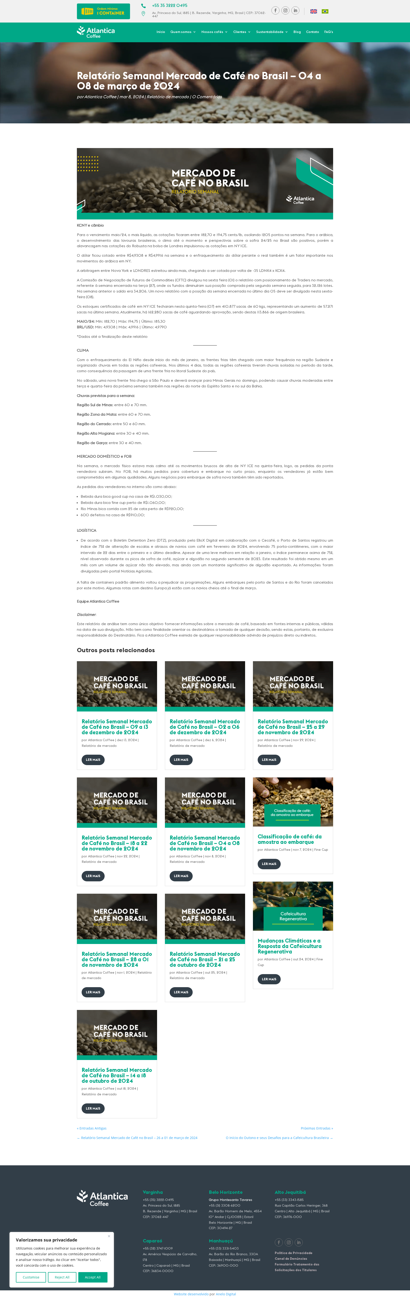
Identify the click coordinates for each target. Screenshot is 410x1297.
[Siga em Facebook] (275, 10)
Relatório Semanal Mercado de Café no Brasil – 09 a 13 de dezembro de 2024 (117, 727)
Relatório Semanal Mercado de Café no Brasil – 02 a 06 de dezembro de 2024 (205, 727)
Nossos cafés (212, 32)
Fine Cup (321, 849)
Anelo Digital (226, 1294)
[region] (61, 1260)
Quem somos (180, 32)
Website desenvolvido (191, 1294)
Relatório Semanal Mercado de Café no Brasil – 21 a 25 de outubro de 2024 (205, 959)
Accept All (93, 1277)
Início (161, 32)
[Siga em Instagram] (285, 10)
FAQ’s (328, 32)
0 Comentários (207, 96)
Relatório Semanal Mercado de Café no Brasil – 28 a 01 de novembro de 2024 (117, 959)
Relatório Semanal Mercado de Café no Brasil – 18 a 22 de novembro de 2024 (117, 843)
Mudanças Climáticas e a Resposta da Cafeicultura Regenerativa (290, 946)
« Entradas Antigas (92, 1128)
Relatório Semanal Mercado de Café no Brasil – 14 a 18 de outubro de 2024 (117, 1075)
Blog (297, 32)
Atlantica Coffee (100, 96)
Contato (312, 32)
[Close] (109, 1236)
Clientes (239, 32)
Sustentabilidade (270, 32)
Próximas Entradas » (317, 1128)
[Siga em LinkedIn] (295, 10)
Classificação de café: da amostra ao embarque (290, 839)
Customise (31, 1277)
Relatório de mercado (168, 96)
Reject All (62, 1277)
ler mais (93, 760)
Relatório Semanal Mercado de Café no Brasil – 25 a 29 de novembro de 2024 (293, 727)
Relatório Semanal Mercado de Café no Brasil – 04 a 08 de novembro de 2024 (205, 843)
